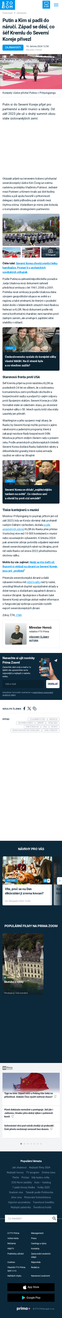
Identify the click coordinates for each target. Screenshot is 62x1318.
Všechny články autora (39, 639)
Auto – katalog (42, 1182)
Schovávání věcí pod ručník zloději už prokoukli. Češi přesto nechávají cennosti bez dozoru (29, 1127)
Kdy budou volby (40, 1177)
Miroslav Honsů (34, 49)
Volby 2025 (43, 1187)
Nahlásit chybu (14, 1276)
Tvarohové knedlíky (43, 1202)
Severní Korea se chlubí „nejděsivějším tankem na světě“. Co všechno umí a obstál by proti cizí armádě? (28, 494)
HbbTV (10, 1248)
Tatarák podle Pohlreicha (39, 1192)
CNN (19, 615)
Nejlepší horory (15, 1172)
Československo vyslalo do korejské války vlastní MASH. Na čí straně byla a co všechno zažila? (30, 361)
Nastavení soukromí (40, 1276)
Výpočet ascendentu (19, 1202)
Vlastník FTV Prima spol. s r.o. (16, 1269)
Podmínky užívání (15, 1253)
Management (37, 1233)
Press (34, 1238)
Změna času (48, 1172)
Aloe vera (16, 1197)
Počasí (25, 1177)
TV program (32, 1172)
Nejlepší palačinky (21, 1207)
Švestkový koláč (42, 1207)
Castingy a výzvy (38, 1243)
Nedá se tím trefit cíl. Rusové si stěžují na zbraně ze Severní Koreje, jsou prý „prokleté (30, 567)
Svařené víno (16, 1192)
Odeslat (53, 683)
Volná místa (13, 1238)
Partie (16, 1177)
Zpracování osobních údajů (41, 1255)
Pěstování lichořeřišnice (37, 1197)
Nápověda (36, 1262)
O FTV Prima (13, 1233)
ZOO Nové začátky (21, 1182)
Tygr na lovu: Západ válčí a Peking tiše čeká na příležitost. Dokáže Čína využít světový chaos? (28, 1095)
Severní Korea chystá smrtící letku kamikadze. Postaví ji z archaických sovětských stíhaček (30, 268)
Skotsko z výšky (14, 981)
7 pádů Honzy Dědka (23, 1187)
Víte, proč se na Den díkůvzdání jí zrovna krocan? (24, 891)
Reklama (11, 1243)
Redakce (35, 1267)
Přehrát (11, 978)
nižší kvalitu (33, 582)
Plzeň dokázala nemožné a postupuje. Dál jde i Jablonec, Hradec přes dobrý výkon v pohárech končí (28, 1113)
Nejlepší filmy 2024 (39, 1167)
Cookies (11, 1262)
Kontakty (35, 1248)
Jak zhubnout (19, 1167)
